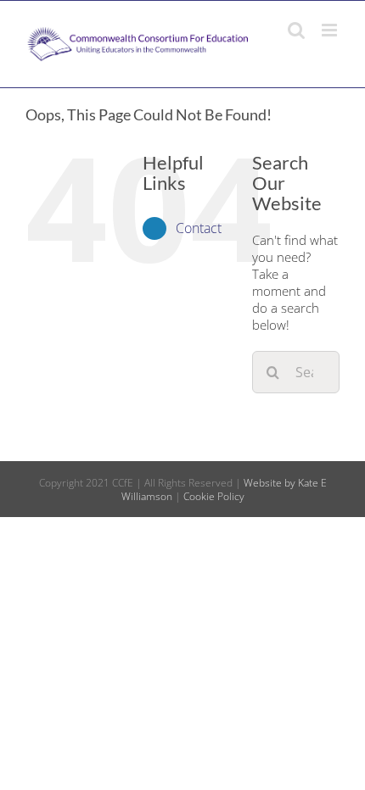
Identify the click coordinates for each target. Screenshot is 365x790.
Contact (199, 228)
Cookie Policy (213, 496)
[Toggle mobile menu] (331, 30)
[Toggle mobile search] (296, 30)
